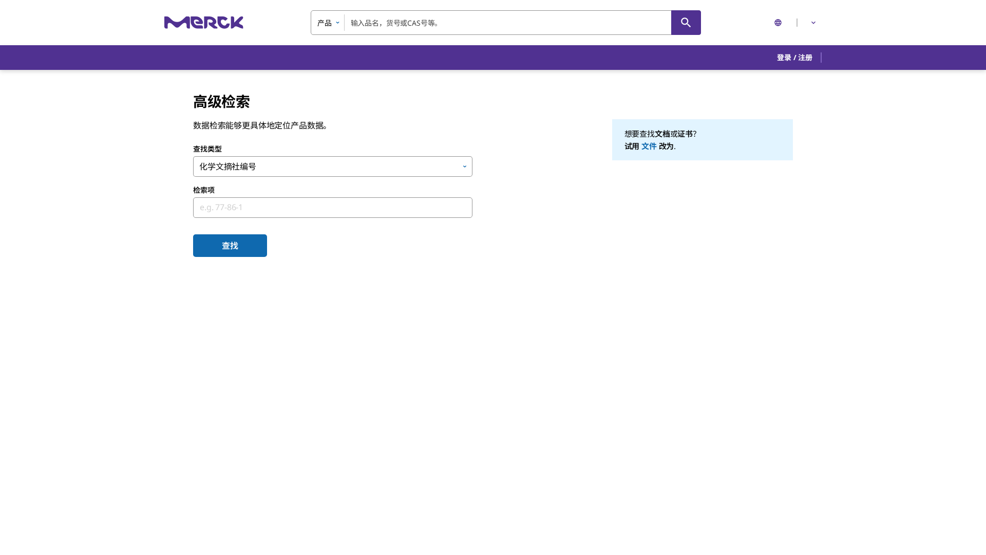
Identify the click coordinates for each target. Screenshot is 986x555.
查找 (230, 245)
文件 (649, 146)
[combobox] (506, 22)
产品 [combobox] (324, 23)
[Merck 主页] (203, 22)
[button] (794, 57)
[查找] (686, 22)
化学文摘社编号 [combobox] (227, 166)
